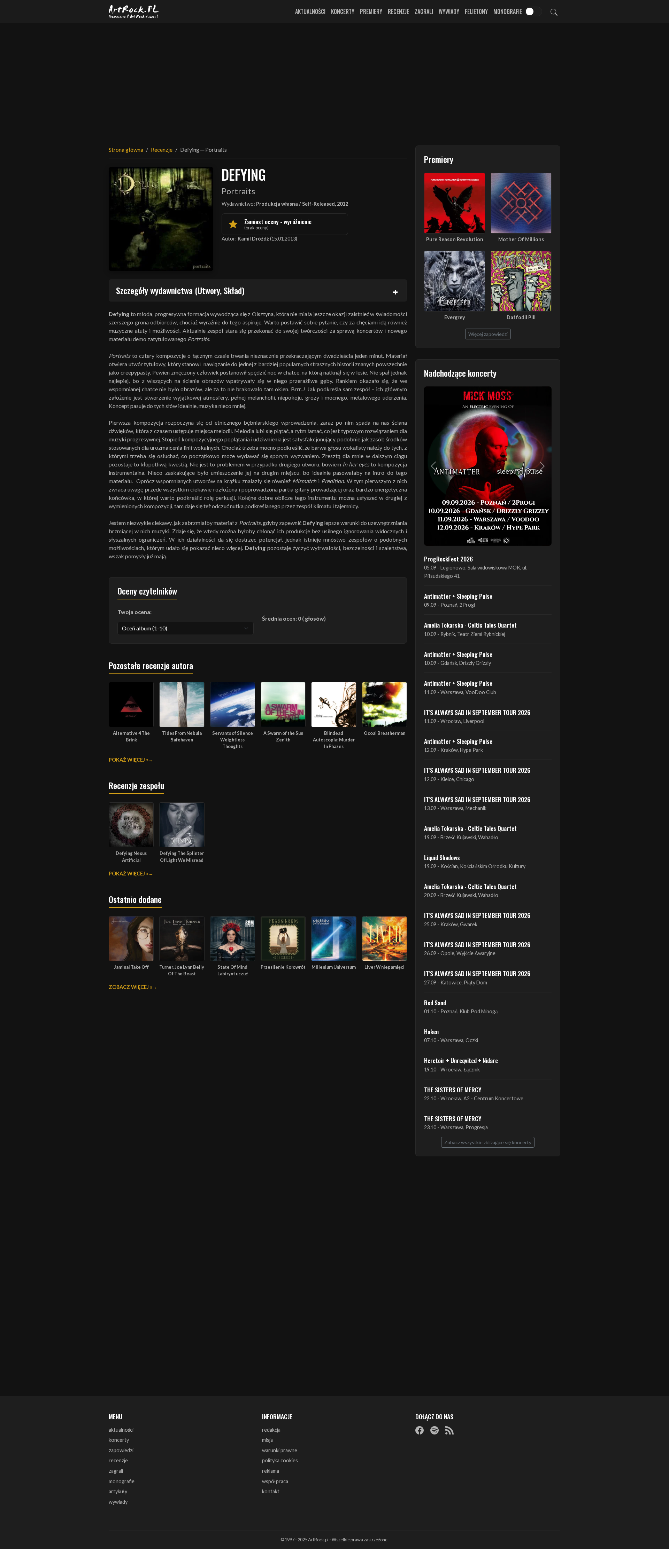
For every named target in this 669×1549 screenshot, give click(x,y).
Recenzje (398, 11)
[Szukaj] (554, 11)
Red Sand (435, 1002)
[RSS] (449, 1430)
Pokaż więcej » (128, 760)
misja (267, 1440)
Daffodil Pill (521, 317)
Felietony (476, 11)
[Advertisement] (334, 80)
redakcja (271, 1430)
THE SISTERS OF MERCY (452, 1089)
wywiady (118, 1502)
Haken (431, 1031)
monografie (121, 1481)
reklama (270, 1471)
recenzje (118, 1460)
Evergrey (454, 317)
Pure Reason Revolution (454, 239)
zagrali (116, 1471)
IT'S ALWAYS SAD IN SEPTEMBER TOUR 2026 (477, 712)
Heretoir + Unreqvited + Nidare (461, 1060)
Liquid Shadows (442, 857)
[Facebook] (419, 1430)
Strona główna (126, 149)
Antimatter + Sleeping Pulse (458, 595)
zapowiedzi (121, 1450)
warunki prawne (279, 1450)
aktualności (121, 1430)
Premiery (371, 11)
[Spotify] (434, 1430)
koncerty (119, 1440)
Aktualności (310, 11)
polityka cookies (280, 1460)
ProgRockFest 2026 (448, 558)
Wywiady (449, 11)
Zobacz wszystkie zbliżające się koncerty (487, 1142)
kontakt (270, 1491)
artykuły (118, 1491)
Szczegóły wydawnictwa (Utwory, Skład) (180, 290)
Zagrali (424, 11)
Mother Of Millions (521, 239)
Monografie (507, 11)
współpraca (275, 1481)
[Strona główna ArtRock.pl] (134, 11)
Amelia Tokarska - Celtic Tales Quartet (470, 624)
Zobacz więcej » (130, 987)
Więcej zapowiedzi (488, 334)
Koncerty (342, 11)
